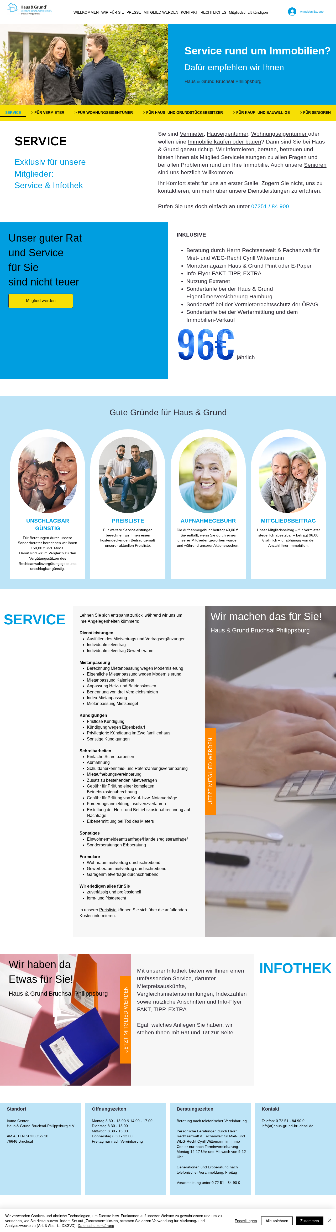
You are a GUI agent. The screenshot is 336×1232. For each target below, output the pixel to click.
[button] (112, 12)
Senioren (315, 165)
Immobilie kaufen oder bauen (224, 142)
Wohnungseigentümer (279, 134)
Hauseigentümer (227, 134)
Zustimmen (309, 1220)
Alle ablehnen (277, 1220)
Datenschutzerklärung (96, 1225)
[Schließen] (330, 1220)
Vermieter (192, 134)
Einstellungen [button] (246, 1220)
